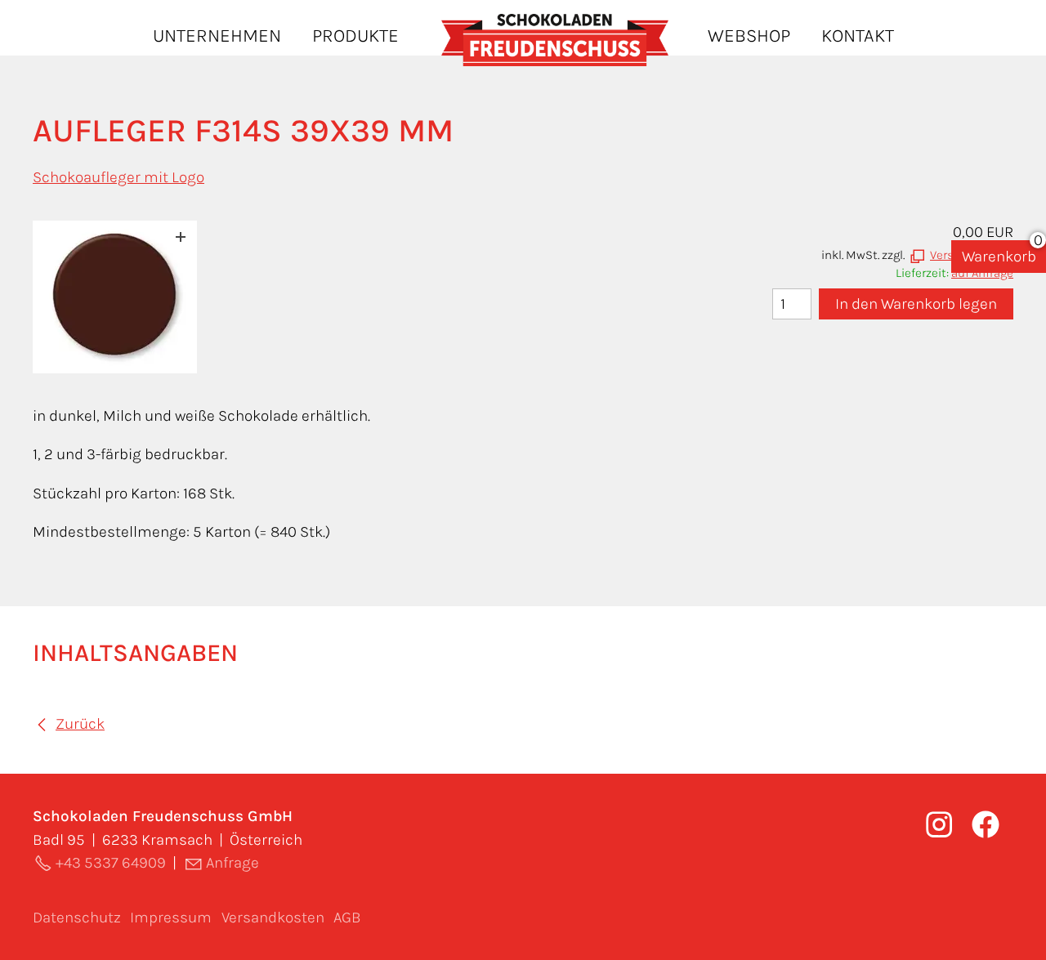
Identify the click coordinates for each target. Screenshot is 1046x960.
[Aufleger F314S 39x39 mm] (115, 297)
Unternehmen (217, 36)
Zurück (80, 724)
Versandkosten (272, 918)
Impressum (171, 918)
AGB (347, 918)
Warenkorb (999, 257)
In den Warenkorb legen (916, 304)
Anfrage (232, 863)
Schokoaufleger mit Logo (118, 177)
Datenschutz (77, 918)
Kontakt (857, 36)
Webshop (749, 36)
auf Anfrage (982, 273)
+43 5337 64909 (111, 863)
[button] (985, 824)
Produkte (355, 36)
